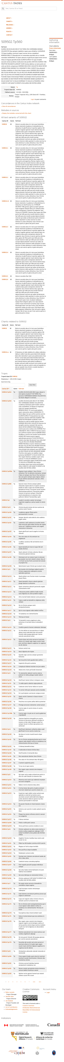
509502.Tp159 (6, 826)
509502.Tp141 (6, 739)
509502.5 (5, 276)
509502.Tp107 (6, 552)
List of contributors (11, 1007)
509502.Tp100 (6, 512)
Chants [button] (9, 21)
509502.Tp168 (6, 870)
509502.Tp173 (6, 904)
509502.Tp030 (6, 401)
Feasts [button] (9, 31)
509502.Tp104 (6, 536)
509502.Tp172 (6, 899)
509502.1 (5, 148)
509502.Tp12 (6, 620)
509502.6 (5, 279)
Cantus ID (5, 388)
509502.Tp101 (6, 517)
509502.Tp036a (7, 471)
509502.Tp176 (6, 921)
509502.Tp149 (6, 769)
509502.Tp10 (6, 507)
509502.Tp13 (6, 673)
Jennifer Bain (9, 996)
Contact (9, 35)
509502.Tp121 (6, 630)
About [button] (8, 18)
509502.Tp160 (6, 838)
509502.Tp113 (6, 592)
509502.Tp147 (6, 763)
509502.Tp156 (6, 814)
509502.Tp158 (6, 822)
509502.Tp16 (6, 829)
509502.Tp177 (6, 932)
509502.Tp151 (6, 785)
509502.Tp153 (6, 793)
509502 (4, 124)
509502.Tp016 (6, 392)
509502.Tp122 (6, 639)
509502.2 (5, 177)
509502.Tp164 (6, 853)
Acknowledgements (11, 1009)
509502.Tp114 (6, 597)
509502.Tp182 (6, 968)
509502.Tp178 (6, 937)
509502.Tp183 (6, 973)
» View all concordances (8, 106)
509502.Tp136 (6, 701)
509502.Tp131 (6, 683)
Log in (32, 99)
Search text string (5, 382)
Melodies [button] (9, 25)
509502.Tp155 (6, 809)
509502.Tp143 (6, 750)
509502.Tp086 (6, 484)
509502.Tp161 (6, 843)
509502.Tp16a (6, 878)
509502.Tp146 (6, 759)
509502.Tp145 (6, 756)
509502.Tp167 (6, 865)
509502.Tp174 (6, 913)
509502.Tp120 (6, 627)
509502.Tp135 (6, 696)
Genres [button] (9, 28)
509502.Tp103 (6, 531)
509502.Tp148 (6, 766)
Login (48, 992)
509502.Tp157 (6, 819)
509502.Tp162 (6, 846)
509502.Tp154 (6, 804)
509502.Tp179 (6, 942)
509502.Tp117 (6, 610)
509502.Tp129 (6, 670)
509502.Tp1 (6, 500)
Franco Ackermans (55, 48)
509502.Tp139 (6, 718)
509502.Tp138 (6, 708)
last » (40, 981)
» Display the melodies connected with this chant (16, 113)
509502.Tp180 (6, 956)
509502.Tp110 (6, 576)
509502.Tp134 (6, 693)
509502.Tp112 (6, 586)
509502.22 (5, 201)
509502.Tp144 (6, 753)
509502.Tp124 (6, 651)
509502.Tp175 (6, 916)
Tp (17, 87)
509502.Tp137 (6, 705)
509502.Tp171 (6, 894)
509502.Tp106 (6, 547)
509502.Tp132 (6, 686)
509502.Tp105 (6, 542)
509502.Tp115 (6, 600)
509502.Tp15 (6, 774)
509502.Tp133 (6, 690)
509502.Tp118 (6, 614)
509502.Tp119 (6, 617)
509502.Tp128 (6, 666)
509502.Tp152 (6, 788)
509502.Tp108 (6, 557)
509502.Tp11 (6, 569)
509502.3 (5, 227)
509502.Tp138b (7, 713)
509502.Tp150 (6, 779)
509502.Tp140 (6, 734)
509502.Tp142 (6, 746)
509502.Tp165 (6, 856)
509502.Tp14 (6, 729)
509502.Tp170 (6, 888)
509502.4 (5, 252)
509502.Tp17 (6, 883)
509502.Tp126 (6, 660)
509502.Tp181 (6, 963)
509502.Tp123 (6, 648)
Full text (21, 388)
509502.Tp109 (6, 566)
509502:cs (5, 352)
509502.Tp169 (6, 875)
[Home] (12, 2)
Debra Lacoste (9, 992)
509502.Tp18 (6, 951)
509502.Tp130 (6, 680)
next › (34, 981)
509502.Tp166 (6, 861)
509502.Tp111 (6, 581)
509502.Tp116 (6, 605)
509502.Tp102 (6, 522)
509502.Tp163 (6, 850)
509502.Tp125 (6, 655)
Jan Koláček (9, 1001)
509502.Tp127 (6, 663)
